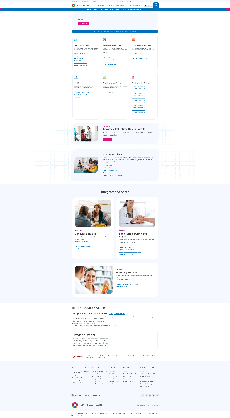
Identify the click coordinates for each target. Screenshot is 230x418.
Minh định (111, 384)
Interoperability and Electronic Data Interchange (85, 56)
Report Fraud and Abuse (130, 31)
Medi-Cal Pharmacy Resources (123, 279)
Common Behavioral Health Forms (83, 246)
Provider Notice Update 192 (138, 86)
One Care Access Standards (109, 64)
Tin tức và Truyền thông (146, 384)
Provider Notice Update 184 (138, 105)
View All (133, 114)
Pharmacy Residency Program (122, 286)
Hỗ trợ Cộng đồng (96, 376)
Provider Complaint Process (80, 63)
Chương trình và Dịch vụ (78, 375)
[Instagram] (150, 395)
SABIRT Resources (79, 244)
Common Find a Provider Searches (140, 58)
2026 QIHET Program (79, 90)
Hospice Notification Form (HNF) (126, 254)
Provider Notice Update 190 (138, 91)
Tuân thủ (142, 379)
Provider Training (107, 62)
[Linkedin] (157, 395)
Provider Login (83, 23)
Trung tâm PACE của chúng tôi (131, 374)
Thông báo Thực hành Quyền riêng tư (100, 413)
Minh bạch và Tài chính (145, 376)
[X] (146, 395)
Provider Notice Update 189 (138, 93)
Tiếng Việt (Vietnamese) (137, 5)
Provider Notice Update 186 (138, 100)
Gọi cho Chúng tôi (92, 1)
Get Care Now (106, 167)
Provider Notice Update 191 (138, 88)
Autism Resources (79, 248)
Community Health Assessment (111, 173)
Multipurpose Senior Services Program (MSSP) (130, 252)
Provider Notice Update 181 (138, 112)
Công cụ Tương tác (77, 380)
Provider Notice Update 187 (138, 98)
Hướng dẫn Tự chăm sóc (78, 377)
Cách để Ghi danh (96, 381)
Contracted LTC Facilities (125, 247)
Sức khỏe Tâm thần (97, 374)
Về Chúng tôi (143, 371)
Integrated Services (118, 31)
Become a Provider (98, 31)
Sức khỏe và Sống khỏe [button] (121, 5)
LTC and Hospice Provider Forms (126, 249)
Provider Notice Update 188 (138, 95)
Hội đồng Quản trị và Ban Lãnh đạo (148, 374)
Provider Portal (77, 60)
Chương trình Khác (96, 379)
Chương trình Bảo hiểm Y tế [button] (100, 5)
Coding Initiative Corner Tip (80, 65)
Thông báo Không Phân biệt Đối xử (79, 413)
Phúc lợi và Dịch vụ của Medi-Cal (100, 371)
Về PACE (125, 371)
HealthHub (105, 9)
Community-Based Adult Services (126, 245)
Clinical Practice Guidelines (109, 59)
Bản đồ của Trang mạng (76, 415)
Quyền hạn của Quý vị (97, 384)
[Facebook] (142, 395)
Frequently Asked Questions (81, 241)
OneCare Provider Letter (109, 92)
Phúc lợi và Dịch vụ (113, 376)
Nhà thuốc (111, 379)
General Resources (79, 239)
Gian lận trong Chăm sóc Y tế (147, 381)
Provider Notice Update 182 (138, 110)
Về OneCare (112, 371)
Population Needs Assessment (111, 170)
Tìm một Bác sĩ (111, 5)
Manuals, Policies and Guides (109, 55)
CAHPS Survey (77, 97)
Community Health (108, 31)
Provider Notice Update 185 (138, 103)
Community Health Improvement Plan (112, 175)
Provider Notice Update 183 (138, 107)
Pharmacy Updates (120, 289)
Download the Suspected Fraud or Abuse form (84, 323)
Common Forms (107, 57)
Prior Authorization (78, 58)
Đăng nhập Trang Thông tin (155, 5)
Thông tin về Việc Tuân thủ (135, 413)
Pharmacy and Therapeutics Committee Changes (127, 284)
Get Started (107, 139)
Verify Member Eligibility (80, 53)
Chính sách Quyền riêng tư (119, 413)
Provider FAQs (135, 56)
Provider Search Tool (137, 53)
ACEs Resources (78, 251)
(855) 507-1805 (116, 313)
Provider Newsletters (108, 90)
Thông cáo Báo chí (144, 386)
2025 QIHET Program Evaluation (81, 92)
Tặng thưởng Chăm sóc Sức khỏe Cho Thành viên (80, 372)
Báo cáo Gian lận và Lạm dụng (152, 413)
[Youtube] (153, 395)
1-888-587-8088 (96, 395)
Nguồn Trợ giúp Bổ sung (78, 382)
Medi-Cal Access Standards (109, 67)
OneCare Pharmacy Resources (123, 281)
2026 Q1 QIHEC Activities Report (81, 94)
